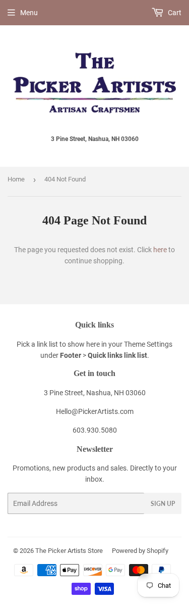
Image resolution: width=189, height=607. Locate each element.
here (160, 250)
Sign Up (163, 503)
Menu (29, 13)
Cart (173, 13)
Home (16, 179)
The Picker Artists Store (69, 550)
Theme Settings (148, 344)
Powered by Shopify (140, 550)
